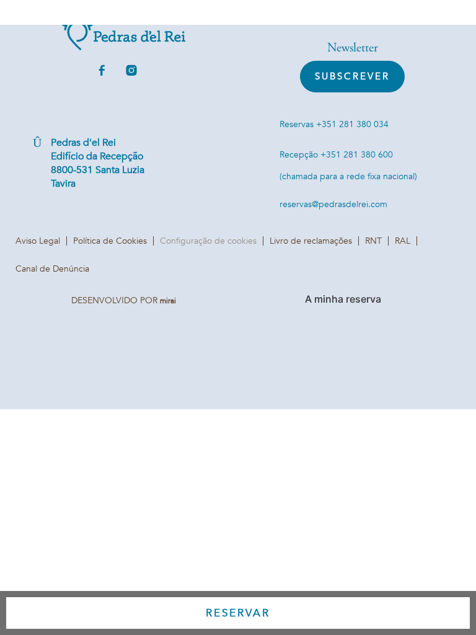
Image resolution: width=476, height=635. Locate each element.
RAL (402, 241)
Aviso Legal (37, 241)
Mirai (168, 301)
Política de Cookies (110, 241)
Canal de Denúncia (52, 269)
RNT (373, 241)
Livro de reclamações (311, 241)
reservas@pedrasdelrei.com (333, 204)
